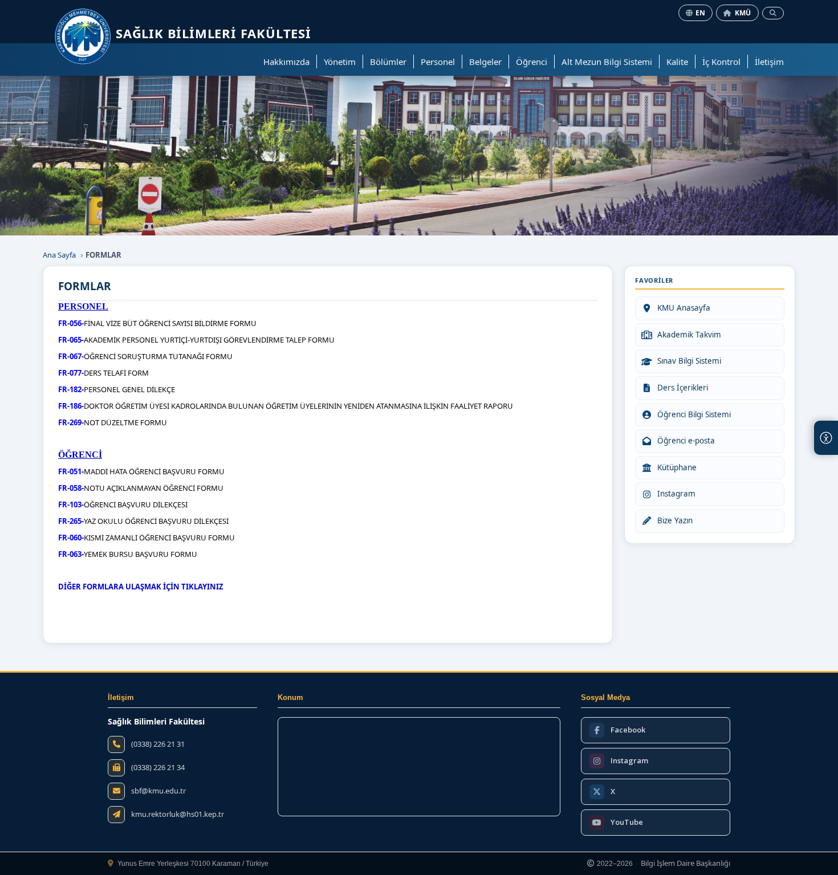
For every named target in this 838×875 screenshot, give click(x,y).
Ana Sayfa (59, 255)
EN (700, 13)
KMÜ (743, 13)
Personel (438, 61)
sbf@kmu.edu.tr (158, 791)
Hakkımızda (286, 61)
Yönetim (340, 61)
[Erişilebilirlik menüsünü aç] (826, 438)
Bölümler (388, 61)
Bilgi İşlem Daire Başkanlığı (685, 863)
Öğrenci (531, 61)
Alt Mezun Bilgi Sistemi (607, 61)
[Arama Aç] (773, 13)
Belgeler (485, 61)
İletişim (769, 61)
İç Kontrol (721, 61)
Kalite (677, 61)
